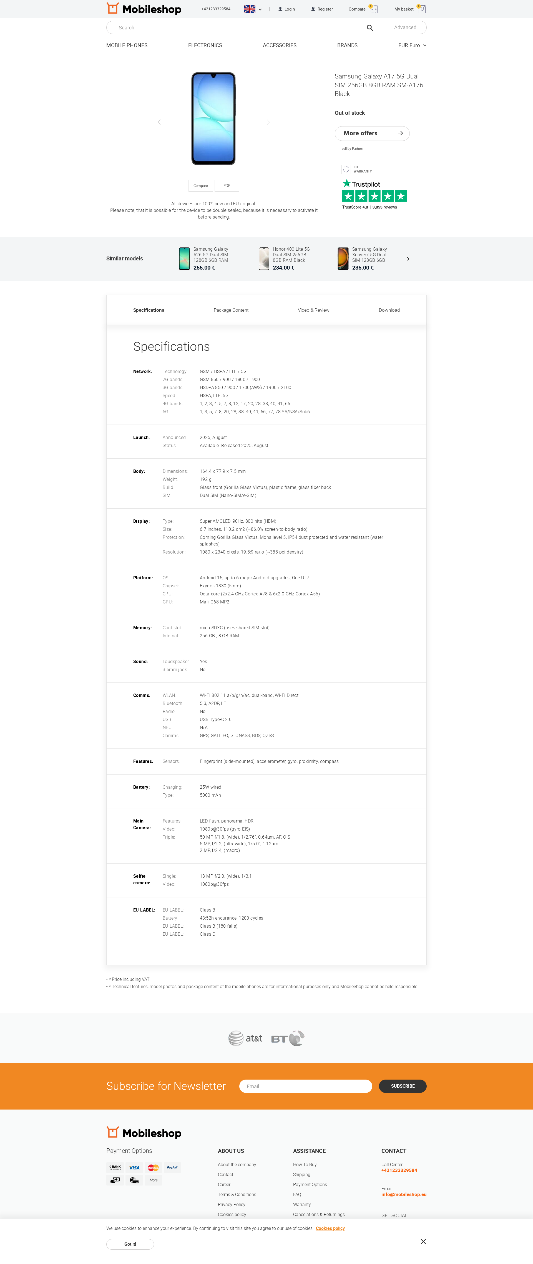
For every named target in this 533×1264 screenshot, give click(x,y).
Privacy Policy (231, 1204)
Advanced (405, 27)
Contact (225, 1174)
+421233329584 (216, 9)
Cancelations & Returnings (319, 1214)
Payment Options (310, 1184)
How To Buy (305, 1164)
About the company (237, 1164)
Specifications (148, 310)
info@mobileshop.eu (404, 1194)
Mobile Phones (126, 45)
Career (224, 1184)
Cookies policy (232, 1214)
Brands (347, 45)
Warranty (302, 1204)
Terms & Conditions (237, 1194)
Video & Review (314, 310)
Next (268, 122)
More (153, 1180)
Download (389, 310)
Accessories (279, 45)
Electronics (205, 45)
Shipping (301, 1174)
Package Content (231, 310)
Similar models (124, 258)
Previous (159, 122)
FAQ (297, 1194)
